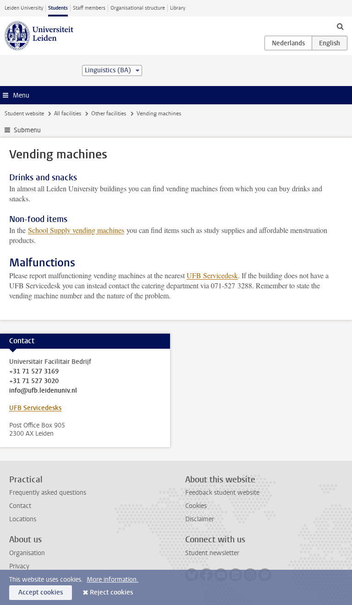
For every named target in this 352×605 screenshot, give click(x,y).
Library (177, 8)
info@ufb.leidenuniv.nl (43, 391)
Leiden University (24, 8)
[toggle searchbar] (340, 26)
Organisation (27, 553)
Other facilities (108, 113)
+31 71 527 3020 (34, 381)
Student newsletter (212, 553)
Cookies (196, 506)
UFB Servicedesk (212, 275)
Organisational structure (137, 8)
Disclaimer (199, 519)
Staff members (89, 8)
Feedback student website (222, 492)
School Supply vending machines (76, 230)
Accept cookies (40, 592)
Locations (22, 519)
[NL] (288, 43)
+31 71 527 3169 (34, 371)
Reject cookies (111, 592)
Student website (24, 113)
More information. (112, 579)
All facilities (67, 113)
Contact (20, 506)
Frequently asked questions (47, 492)
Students (58, 8)
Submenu (27, 130)
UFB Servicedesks (35, 408)
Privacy (19, 566)
